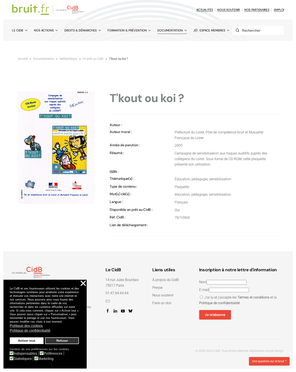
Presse (157, 288)
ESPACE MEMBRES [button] (212, 30)
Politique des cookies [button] (26, 326)
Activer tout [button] (26, 340)
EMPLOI (279, 10)
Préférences (53, 353)
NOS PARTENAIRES (256, 10)
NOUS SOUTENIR (228, 10)
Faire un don (161, 303)
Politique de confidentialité (219, 303)
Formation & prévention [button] (127, 30)
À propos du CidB (165, 280)
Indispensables (25, 353)
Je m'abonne (215, 314)
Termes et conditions (253, 297)
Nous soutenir (163, 295)
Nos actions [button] (44, 30)
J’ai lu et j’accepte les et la (238, 300)
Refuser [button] (62, 340)
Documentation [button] (170, 30)
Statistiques (23, 359)
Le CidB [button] (17, 30)
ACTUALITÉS (204, 10)
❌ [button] (83, 283)
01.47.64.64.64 (117, 293)
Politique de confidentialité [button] (30, 330)
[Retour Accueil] (48, 9)
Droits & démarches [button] (80, 30)
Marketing (46, 359)
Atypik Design (274, 351)
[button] (56, 147)
